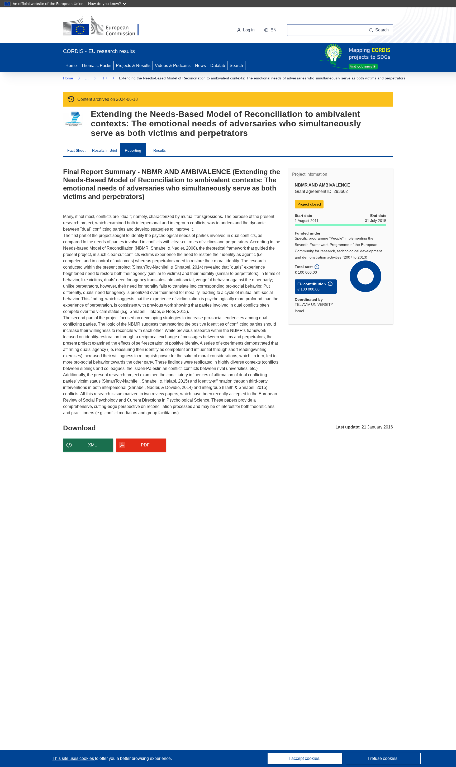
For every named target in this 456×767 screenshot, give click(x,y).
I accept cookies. (304, 758)
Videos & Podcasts (173, 65)
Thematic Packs (96, 65)
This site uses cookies (74, 758)
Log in (249, 30)
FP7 (104, 78)
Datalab (217, 65)
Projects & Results (133, 65)
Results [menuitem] (159, 150)
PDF (145, 445)
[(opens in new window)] (105, 26)
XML (92, 445)
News (200, 65)
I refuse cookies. (383, 758)
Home (71, 65)
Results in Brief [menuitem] (104, 150)
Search (236, 65)
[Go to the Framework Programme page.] (73, 119)
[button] (270, 30)
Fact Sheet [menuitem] (76, 150)
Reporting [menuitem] (133, 150)
